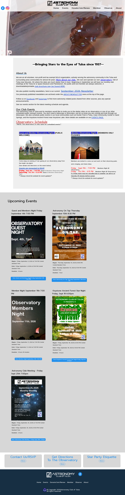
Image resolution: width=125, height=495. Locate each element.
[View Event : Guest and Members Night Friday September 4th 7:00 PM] (28, 258)
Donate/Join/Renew (81, 8)
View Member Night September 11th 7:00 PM (28, 359)
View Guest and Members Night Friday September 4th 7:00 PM (28, 278)
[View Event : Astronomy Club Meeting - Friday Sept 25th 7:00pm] (28, 420)
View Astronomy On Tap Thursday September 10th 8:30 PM (69, 280)
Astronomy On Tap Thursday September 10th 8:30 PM (66, 212)
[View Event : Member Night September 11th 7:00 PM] (28, 339)
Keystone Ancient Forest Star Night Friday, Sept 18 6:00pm (68, 292)
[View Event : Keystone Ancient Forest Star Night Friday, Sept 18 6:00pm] (69, 340)
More (23, 461)
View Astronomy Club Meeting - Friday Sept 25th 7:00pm (28, 439)
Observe (108, 8)
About (119, 8)
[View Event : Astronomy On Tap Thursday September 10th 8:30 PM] (69, 260)
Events (65, 8)
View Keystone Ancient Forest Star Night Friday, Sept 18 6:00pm (69, 360)
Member (97, 8)
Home (56, 8)
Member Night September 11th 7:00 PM (28, 292)
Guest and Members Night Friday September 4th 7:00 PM (26, 212)
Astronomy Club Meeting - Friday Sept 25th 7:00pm (27, 372)
